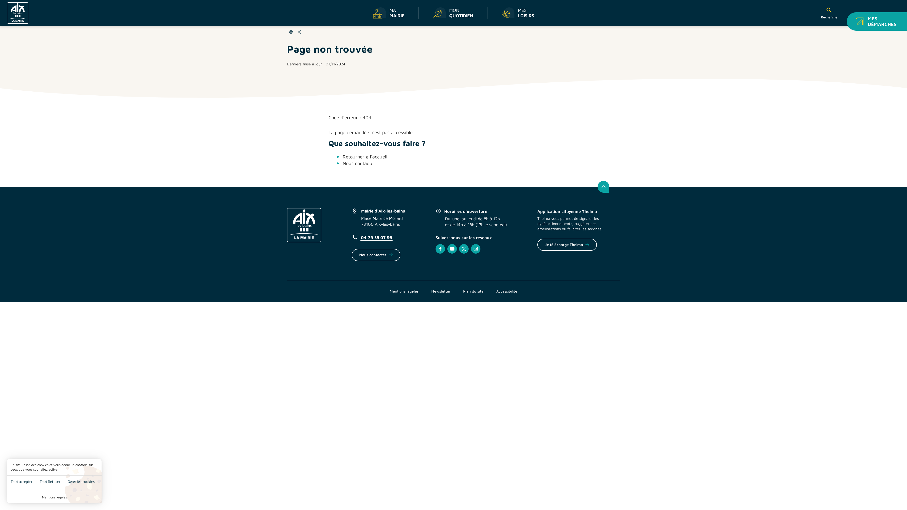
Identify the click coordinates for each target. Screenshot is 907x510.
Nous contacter (359, 163)
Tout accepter (22, 482)
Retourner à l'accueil (365, 156)
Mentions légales (54, 497)
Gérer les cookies (81, 482)
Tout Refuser (50, 482)
